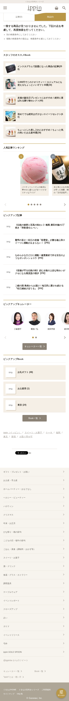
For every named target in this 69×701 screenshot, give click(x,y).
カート (56, 8)
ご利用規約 (46, 690)
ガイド (6, 626)
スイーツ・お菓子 (11, 558)
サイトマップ (8, 694)
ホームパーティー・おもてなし (17, 489)
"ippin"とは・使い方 (12, 677)
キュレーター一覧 (11, 671)
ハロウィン (8, 506)
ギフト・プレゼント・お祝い (16, 472)
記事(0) (19, 17)
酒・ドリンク (9, 566)
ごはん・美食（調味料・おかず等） (19, 549)
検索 (64, 8)
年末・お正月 (9, 523)
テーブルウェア (10, 592)
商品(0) (50, 17)
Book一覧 (38, 671)
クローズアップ (10, 609)
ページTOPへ (34, 445)
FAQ (19, 694)
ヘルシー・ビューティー (14, 497)
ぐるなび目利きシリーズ (29, 690)
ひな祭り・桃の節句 (12, 532)
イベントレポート (11, 600)
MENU (5, 8)
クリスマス (8, 515)
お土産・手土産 (10, 480)
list (30, 453)
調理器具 (7, 583)
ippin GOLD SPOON (12, 652)
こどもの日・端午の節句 (14, 540)
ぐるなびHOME (9, 690)
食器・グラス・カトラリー (15, 575)
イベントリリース (11, 635)
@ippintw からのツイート (15, 660)
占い (5, 618)
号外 (5, 643)
